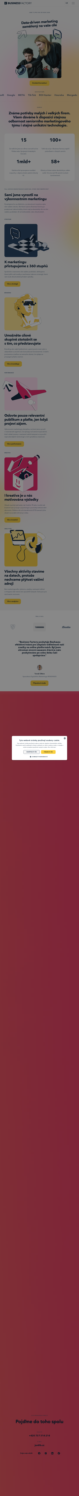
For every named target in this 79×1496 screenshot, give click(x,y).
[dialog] (39, 748)
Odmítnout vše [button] (31, 752)
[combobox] (65, 738)
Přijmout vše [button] (48, 752)
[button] (39, 757)
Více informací (52, 747)
